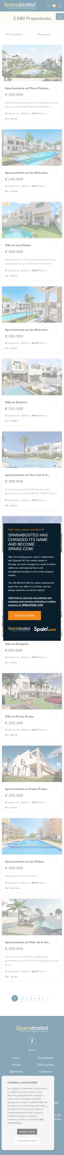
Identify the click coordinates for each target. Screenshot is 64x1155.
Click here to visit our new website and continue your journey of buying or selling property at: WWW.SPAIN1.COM (32, 601)
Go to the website (24, 615)
